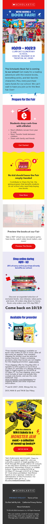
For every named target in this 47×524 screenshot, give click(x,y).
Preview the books (24, 246)
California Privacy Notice (32, 502)
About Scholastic (23, 507)
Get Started (23, 145)
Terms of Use (33, 498)
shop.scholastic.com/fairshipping (19, 380)
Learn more (34, 362)
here (36, 518)
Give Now (23, 195)
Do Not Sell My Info (12, 502)
